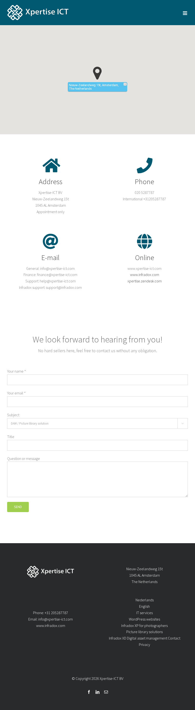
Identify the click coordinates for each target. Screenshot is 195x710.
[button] (97, 73)
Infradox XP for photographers (144, 625)
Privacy (144, 644)
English (144, 606)
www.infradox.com (144, 274)
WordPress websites (144, 619)
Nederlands (145, 600)
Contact (174, 638)
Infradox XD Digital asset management (138, 638)
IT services (144, 612)
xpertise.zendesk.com (144, 281)
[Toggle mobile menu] (185, 13)
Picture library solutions (144, 631)
